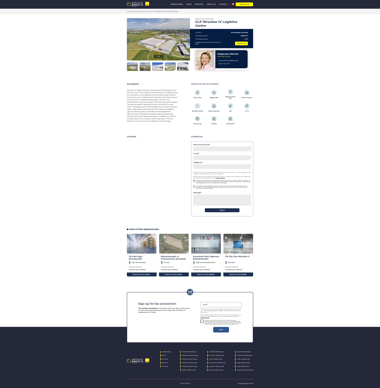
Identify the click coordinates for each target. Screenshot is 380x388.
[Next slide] (188, 40)
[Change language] (234, 4)
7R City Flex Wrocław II (237, 256)
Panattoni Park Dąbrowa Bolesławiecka (206, 257)
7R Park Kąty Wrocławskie (135, 257)
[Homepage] (138, 4)
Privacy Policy (185, 383)
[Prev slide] (128, 40)
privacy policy (220, 178)
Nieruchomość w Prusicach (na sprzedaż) (173, 257)
